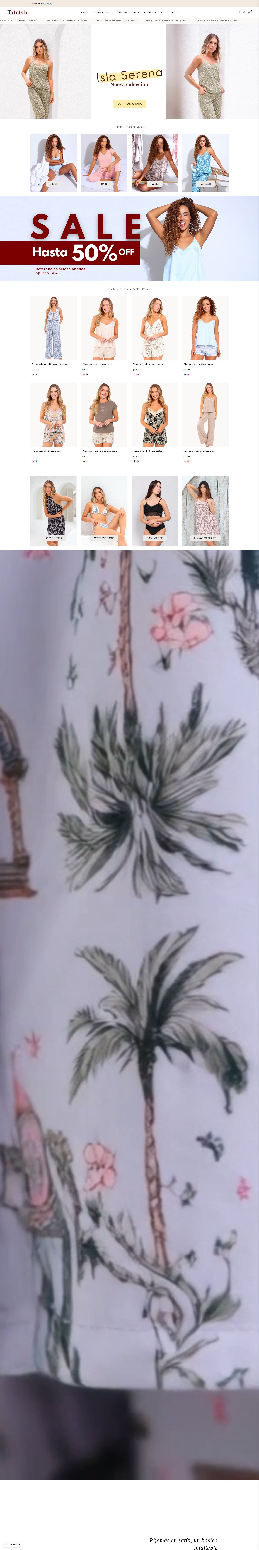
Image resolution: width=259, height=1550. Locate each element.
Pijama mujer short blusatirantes (147, 451)
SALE (163, 12)
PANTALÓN (205, 184)
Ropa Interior (121, 12)
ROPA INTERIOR (155, 538)
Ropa (135, 12)
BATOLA (155, 184)
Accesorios (149, 12)
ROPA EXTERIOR (53, 538)
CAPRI (104, 184)
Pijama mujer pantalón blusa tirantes (200, 451)
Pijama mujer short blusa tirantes (97, 364)
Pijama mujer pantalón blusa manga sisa (50, 364)
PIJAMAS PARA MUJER (205, 538)
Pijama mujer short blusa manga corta (99, 451)
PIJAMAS (83, 12)
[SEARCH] (238, 12)
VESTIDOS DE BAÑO (101, 12)
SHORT (53, 184)
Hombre (174, 12)
